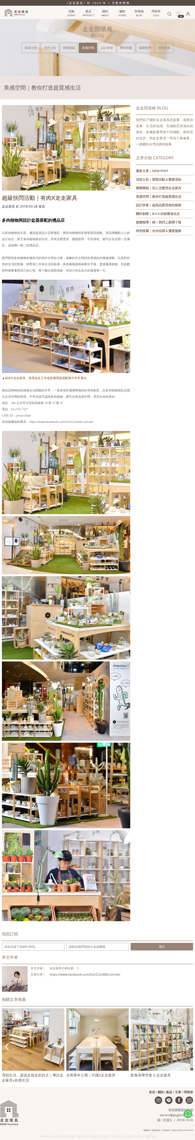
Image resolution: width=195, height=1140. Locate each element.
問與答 (188, 1092)
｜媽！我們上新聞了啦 (158, 222)
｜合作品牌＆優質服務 (158, 231)
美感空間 (88, 48)
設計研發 (107, 48)
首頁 (152, 1092)
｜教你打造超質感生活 (158, 196)
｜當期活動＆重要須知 (158, 179)
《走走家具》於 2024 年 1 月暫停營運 (97, 3)
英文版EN (166, 1130)
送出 (162, 946)
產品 (169, 1092)
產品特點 (88, 21)
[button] (188, 15)
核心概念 (105, 21)
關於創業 (126, 48)
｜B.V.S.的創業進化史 (158, 213)
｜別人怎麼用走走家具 (158, 188)
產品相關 (156, 21)
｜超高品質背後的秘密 (158, 205)
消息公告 (139, 21)
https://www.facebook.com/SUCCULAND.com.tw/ (85, 974)
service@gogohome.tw (176, 1115)
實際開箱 (69, 48)
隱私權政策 (156, 1130)
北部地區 (122, 21)
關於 (161, 1092)
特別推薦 (164, 48)
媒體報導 (145, 48)
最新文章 (31, 48)
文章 (178, 1092)
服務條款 (146, 1130)
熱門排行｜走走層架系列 (75, 21)
